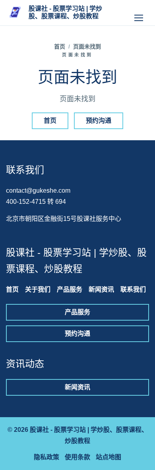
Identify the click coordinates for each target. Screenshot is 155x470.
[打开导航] (138, 12)
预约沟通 (98, 120)
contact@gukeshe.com (38, 190)
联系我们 (133, 289)
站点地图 (108, 457)
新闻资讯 (101, 289)
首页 (59, 46)
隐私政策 (46, 457)
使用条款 (77, 457)
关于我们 (37, 289)
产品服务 (69, 289)
